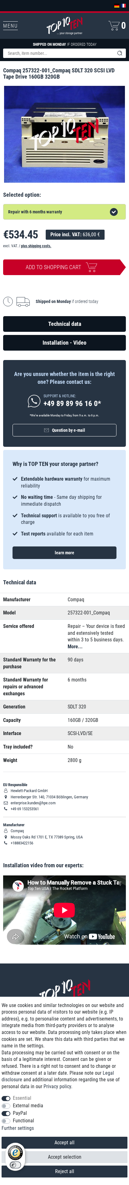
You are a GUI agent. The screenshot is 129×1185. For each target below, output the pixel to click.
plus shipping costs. (36, 246)
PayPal (20, 1113)
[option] (64, 506)
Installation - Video (64, 342)
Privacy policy (57, 1086)
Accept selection (64, 1157)
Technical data (64, 324)
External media (28, 1106)
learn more (64, 552)
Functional (23, 1121)
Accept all (64, 1143)
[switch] (15, 1165)
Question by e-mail (68, 430)
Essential (22, 1098)
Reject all (64, 1171)
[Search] (119, 53)
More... (75, 647)
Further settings (18, 1128)
